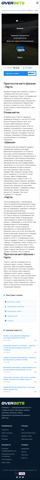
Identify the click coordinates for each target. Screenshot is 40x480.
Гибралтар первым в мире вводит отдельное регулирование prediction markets (19, 358)
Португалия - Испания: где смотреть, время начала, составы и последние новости (19, 378)
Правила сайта (26, 436)
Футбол (24, 10)
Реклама (5, 439)
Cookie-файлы (6, 459)
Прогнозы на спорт (14, 10)
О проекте (5, 430)
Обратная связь (26, 439)
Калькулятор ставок (14, 311)
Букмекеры (25, 448)
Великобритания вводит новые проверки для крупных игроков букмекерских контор (19, 368)
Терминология (12, 316)
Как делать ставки (13, 302)
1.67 (29, 68)
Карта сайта (6, 462)
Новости (24, 458)
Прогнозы (24, 455)
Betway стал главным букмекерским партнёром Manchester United (16, 337)
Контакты (10, 321)
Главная (4, 10)
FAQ (22, 430)
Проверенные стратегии (15, 306)
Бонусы (23, 452)
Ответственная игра (28, 433)
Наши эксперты (7, 433)
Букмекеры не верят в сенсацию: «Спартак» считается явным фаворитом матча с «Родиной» (19, 348)
